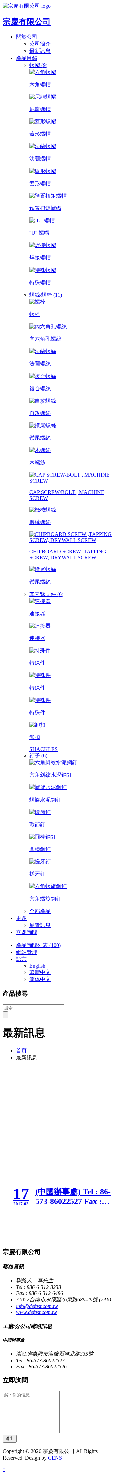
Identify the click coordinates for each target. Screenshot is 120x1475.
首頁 (21, 1050)
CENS (55, 1458)
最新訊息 (40, 51)
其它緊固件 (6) (46, 594)
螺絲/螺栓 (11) (45, 295)
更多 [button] (21, 918)
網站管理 (26, 952)
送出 (9, 1438)
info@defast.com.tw (37, 1306)
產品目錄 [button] (26, 58)
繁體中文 (40, 972)
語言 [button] (21, 959)
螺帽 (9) (38, 65)
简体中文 (40, 979)
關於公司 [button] (26, 37)
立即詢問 (26, 932)
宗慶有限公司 (27, 21)
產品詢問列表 (38, 945)
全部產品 (40, 911)
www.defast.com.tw (36, 1312)
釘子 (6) (38, 755)
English (37, 966)
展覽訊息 (40, 925)
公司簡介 (40, 44)
